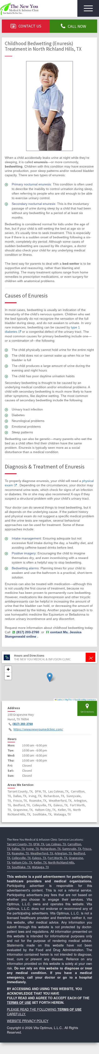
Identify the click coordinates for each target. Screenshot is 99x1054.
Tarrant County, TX (19, 844)
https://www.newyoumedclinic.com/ (38, 729)
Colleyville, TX (21, 858)
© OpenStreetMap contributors (84, 699)
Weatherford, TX (41, 853)
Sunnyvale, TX (71, 849)
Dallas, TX (18, 849)
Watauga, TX (40, 867)
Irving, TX (32, 849)
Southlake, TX (21, 867)
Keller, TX (40, 862)
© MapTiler (67, 699)
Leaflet (59, 699)
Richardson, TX (50, 849)
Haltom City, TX (22, 862)
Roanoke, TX (20, 853)
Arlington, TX (63, 853)
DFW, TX (38, 844)
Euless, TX (39, 858)
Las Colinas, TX (56, 844)
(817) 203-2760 (22, 724)
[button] (49, 677)
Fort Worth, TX (57, 858)
